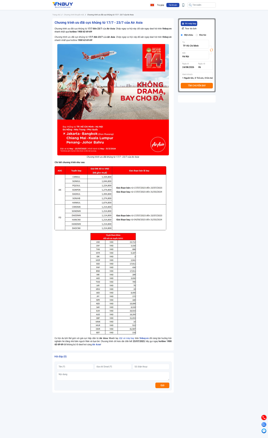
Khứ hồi (202, 35)
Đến (184, 53)
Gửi (162, 385)
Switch (211, 50)
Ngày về (201, 64)
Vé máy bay (190, 23)
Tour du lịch (191, 28)
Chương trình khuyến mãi (74, 15)
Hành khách (187, 74)
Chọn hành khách (198, 77)
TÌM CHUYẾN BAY (197, 85)
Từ (183, 42)
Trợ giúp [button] (160, 5)
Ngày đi (185, 64)
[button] (172, 5)
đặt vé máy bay (126, 338)
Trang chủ (56, 15)
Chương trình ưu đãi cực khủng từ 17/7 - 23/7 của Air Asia (110, 15)
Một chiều (188, 35)
